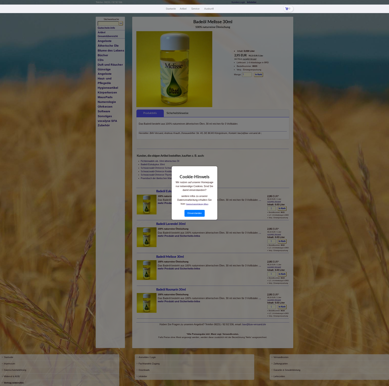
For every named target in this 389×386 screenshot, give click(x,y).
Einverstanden (195, 213)
